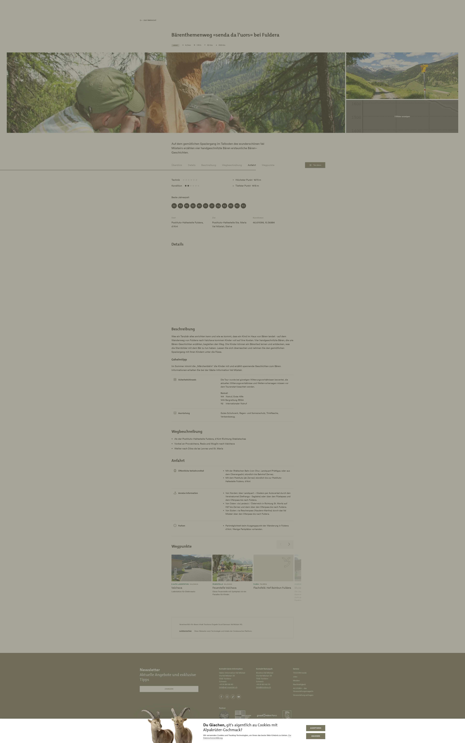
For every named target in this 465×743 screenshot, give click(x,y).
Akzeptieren (315, 728)
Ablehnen (315, 736)
